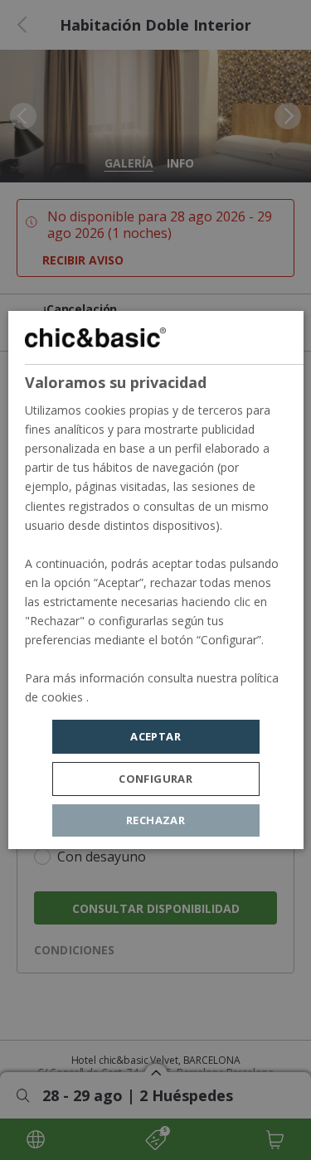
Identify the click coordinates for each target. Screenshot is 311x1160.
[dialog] (155, 580)
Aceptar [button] (155, 736)
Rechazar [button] (155, 820)
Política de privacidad (147, 698)
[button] (156, 779)
